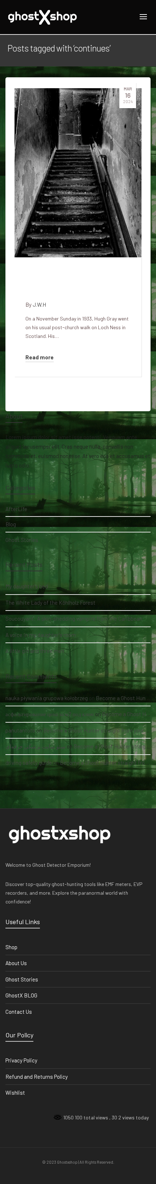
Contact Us (18, 1011)
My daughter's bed (26, 586)
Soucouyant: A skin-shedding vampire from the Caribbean (73, 618)
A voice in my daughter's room (40, 635)
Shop (11, 947)
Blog (10, 524)
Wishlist (15, 1092)
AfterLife (16, 509)
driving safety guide (28, 762)
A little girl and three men (34, 651)
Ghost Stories (21, 539)
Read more (39, 357)
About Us (16, 963)
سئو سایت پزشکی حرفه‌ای (35, 746)
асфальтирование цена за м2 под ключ (49, 714)
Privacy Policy (21, 1060)
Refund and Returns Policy (36, 1076)
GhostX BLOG (21, 995)
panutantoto (20, 730)
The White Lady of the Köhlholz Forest (50, 602)
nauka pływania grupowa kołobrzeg (46, 698)
